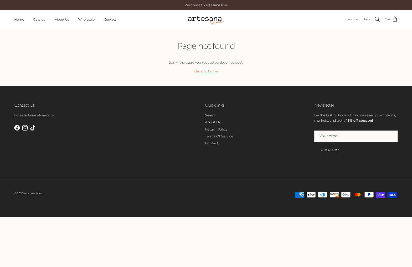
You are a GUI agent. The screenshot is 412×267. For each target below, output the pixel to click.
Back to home (206, 71)
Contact (110, 19)
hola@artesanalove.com (34, 115)
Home (19, 19)
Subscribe (330, 150)
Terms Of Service (219, 136)
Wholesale (86, 19)
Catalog (39, 19)
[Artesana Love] (206, 19)
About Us (62, 19)
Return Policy (216, 129)
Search (210, 115)
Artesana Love (33, 193)
